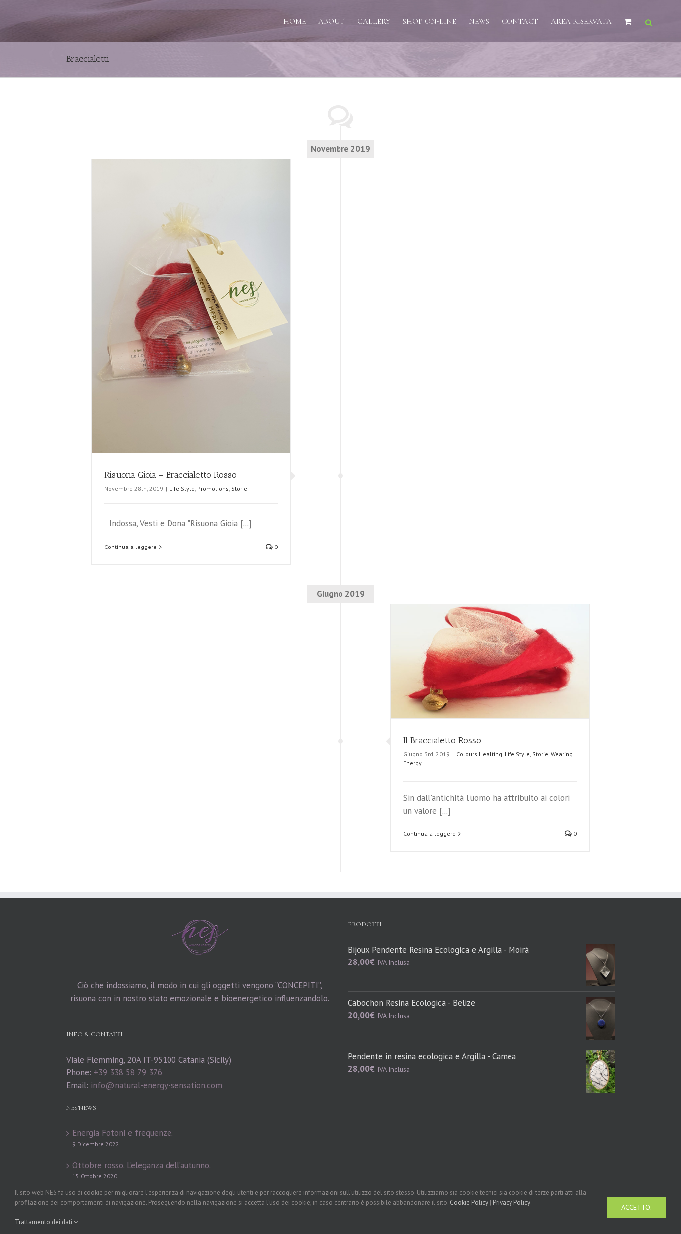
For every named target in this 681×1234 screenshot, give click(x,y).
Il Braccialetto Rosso (442, 740)
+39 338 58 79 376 (128, 1072)
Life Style (182, 488)
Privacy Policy (511, 1202)
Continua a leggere (130, 546)
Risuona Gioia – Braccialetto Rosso (170, 474)
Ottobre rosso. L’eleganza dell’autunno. (141, 1165)
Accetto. (636, 1207)
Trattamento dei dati (44, 1222)
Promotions (213, 488)
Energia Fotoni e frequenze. (122, 1132)
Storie (239, 488)
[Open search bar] (649, 21)
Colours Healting (479, 754)
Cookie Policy (469, 1202)
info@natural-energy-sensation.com (156, 1085)
